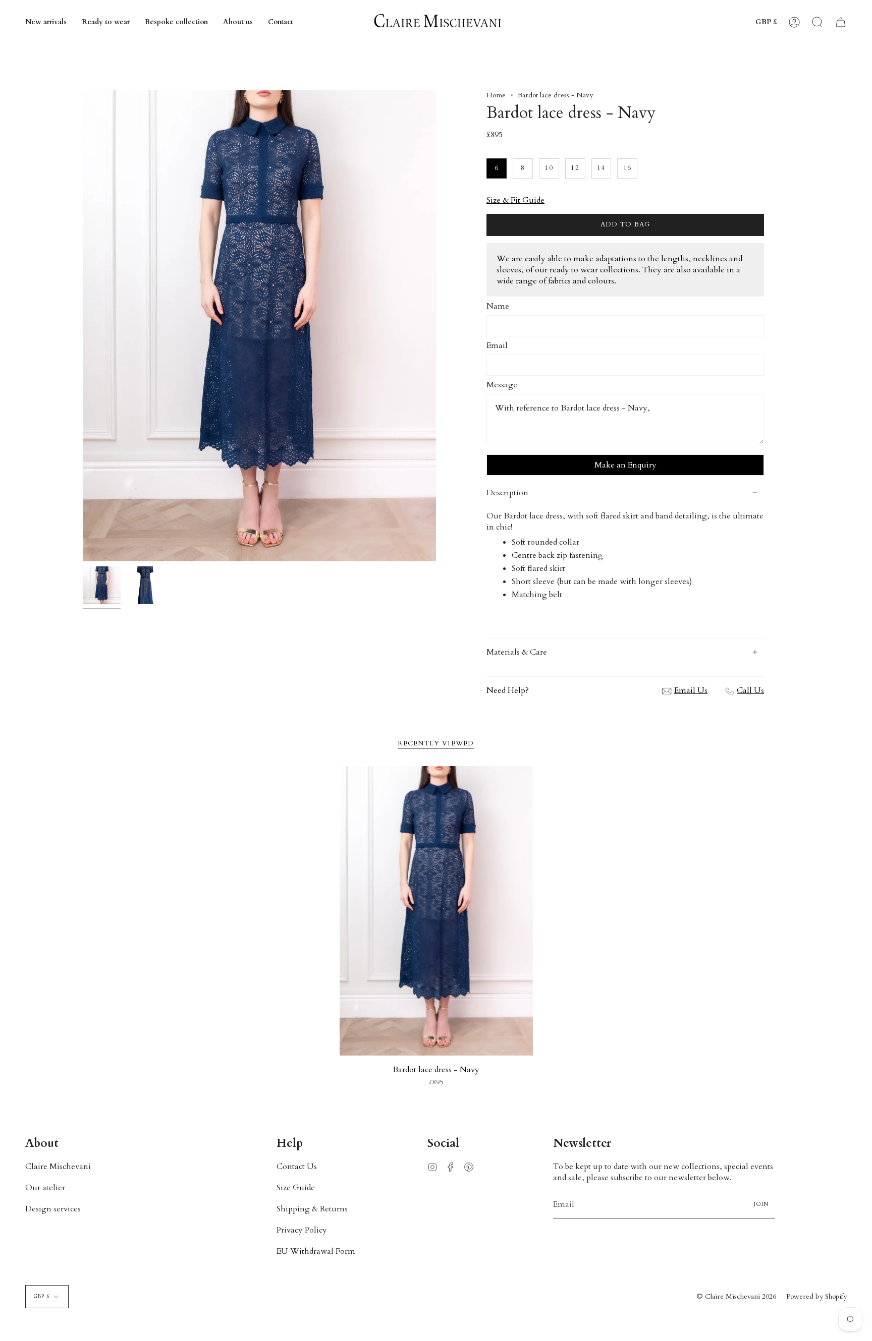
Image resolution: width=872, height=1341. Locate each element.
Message (501, 384)
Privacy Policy (302, 1230)
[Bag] (840, 22)
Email (497, 345)
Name (497, 306)
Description (507, 492)
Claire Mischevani (58, 1166)
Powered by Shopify (816, 1296)
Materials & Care (516, 652)
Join (761, 1204)
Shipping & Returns (312, 1208)
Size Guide (296, 1187)
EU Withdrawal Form (316, 1251)
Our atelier (45, 1187)
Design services (53, 1208)
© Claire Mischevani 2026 (736, 1296)
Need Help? (507, 690)
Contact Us (297, 1166)
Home (496, 95)
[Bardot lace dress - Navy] (436, 911)
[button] (105, 22)
